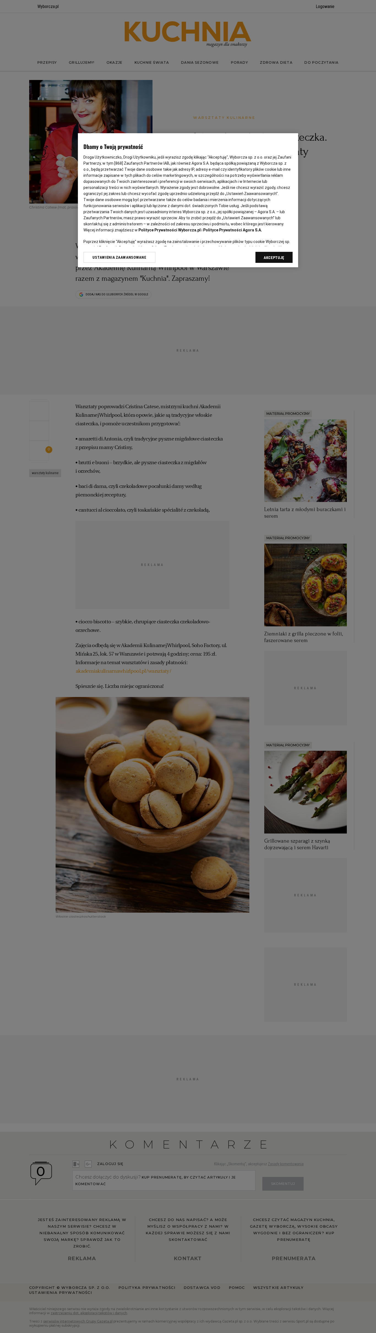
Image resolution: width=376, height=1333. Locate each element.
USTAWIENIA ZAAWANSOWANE (119, 257)
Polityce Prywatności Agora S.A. (232, 230)
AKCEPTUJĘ (274, 257)
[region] (188, 200)
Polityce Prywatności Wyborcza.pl (169, 230)
